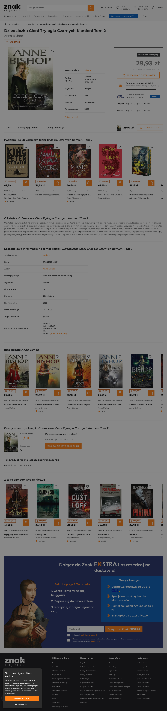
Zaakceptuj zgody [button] (22, 698)
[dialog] (22, 688)
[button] (22, 704)
